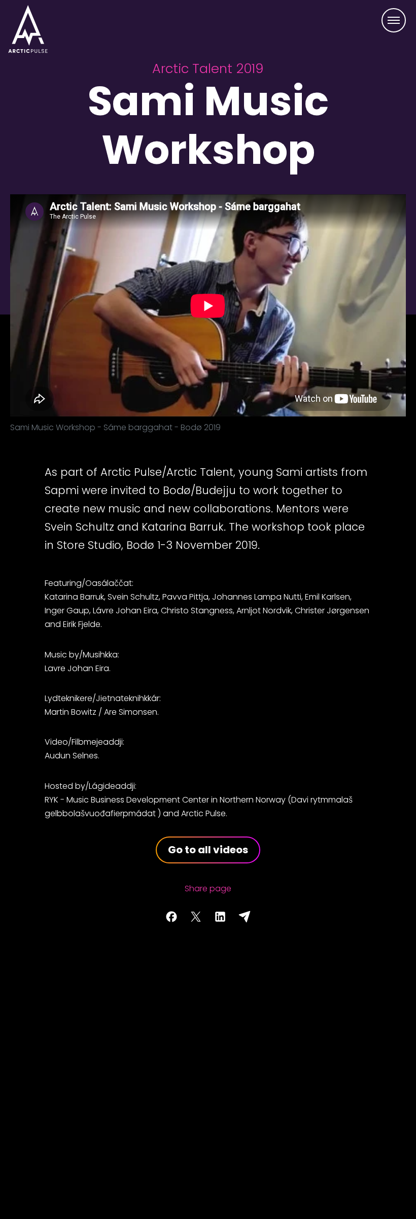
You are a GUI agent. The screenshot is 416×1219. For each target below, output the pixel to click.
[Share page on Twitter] (196, 916)
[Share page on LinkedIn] (220, 916)
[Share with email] (244, 916)
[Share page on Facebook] (171, 916)
